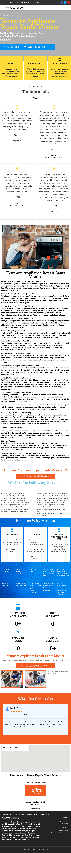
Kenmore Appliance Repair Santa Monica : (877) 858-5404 (25, 814)
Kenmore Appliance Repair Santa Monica (15, 7)
